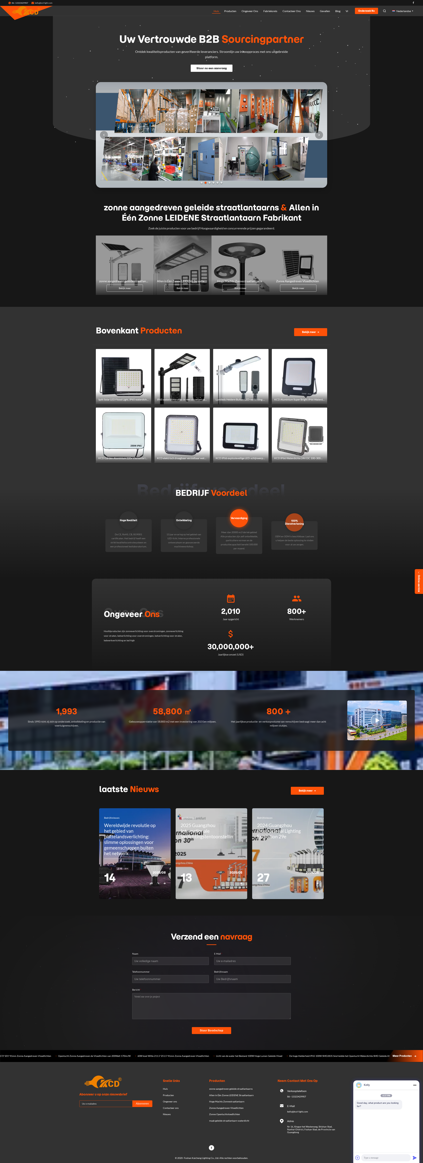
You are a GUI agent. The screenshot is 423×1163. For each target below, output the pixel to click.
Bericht (136, 989)
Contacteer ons (292, 11)
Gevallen (325, 11)
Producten (230, 11)
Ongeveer (132, 614)
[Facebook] (413, 2)
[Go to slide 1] (202, 183)
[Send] (414, 1157)
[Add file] (357, 1157)
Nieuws (310, 11)
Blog (337, 11)
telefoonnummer (141, 971)
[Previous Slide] (104, 135)
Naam (135, 953)
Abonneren (142, 1103)
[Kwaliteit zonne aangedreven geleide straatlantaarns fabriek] (211, 186)
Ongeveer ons (250, 11)
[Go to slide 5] (217, 183)
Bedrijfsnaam (221, 971)
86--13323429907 (296, 1096)
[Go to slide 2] (206, 183)
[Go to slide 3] (210, 183)
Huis (216, 11)
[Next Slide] (319, 135)
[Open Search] (384, 10)
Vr (347, 11)
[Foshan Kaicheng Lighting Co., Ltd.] (26, 11)
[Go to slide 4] (213, 183)
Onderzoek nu (366, 10)
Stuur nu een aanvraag (211, 68)
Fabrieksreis (270, 11)
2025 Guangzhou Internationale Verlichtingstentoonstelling (208, 830)
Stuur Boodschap (211, 1030)
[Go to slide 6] (221, 183)
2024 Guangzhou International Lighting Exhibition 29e (279, 830)
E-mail (218, 953)
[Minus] (415, 1085)
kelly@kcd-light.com (43, 3)
